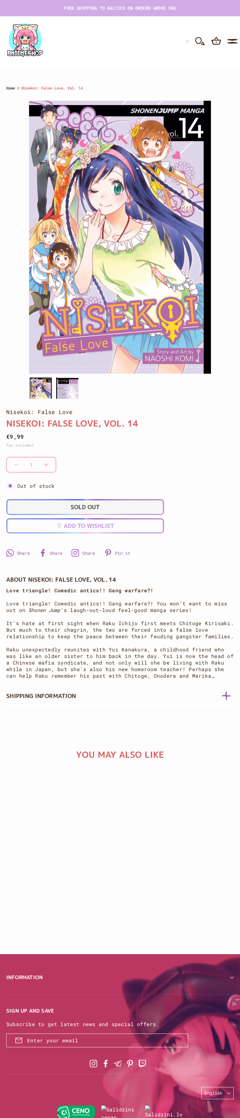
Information (24, 977)
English (213, 1093)
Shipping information (41, 696)
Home (10, 87)
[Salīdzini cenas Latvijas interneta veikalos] (120, 1111)
